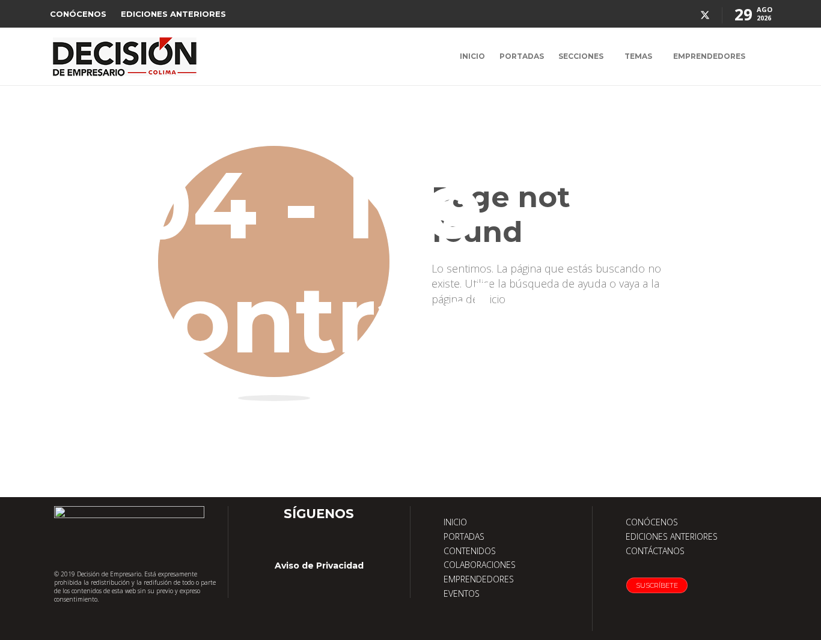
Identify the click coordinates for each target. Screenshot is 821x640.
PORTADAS (521, 56)
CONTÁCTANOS (655, 551)
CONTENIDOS (470, 551)
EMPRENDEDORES (709, 56)
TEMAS (638, 56)
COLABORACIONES (480, 564)
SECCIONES (580, 56)
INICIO (472, 56)
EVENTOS (462, 593)
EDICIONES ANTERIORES (173, 14)
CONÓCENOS (78, 14)
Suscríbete (657, 585)
